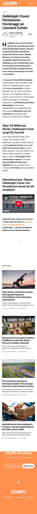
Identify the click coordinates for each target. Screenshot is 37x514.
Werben (30, 497)
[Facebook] (18, 482)
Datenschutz (20, 497)
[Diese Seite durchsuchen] (30, 3)
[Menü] (34, 3)
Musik (4, 12)
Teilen (30, 34)
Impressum (8, 497)
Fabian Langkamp (16, 33)
